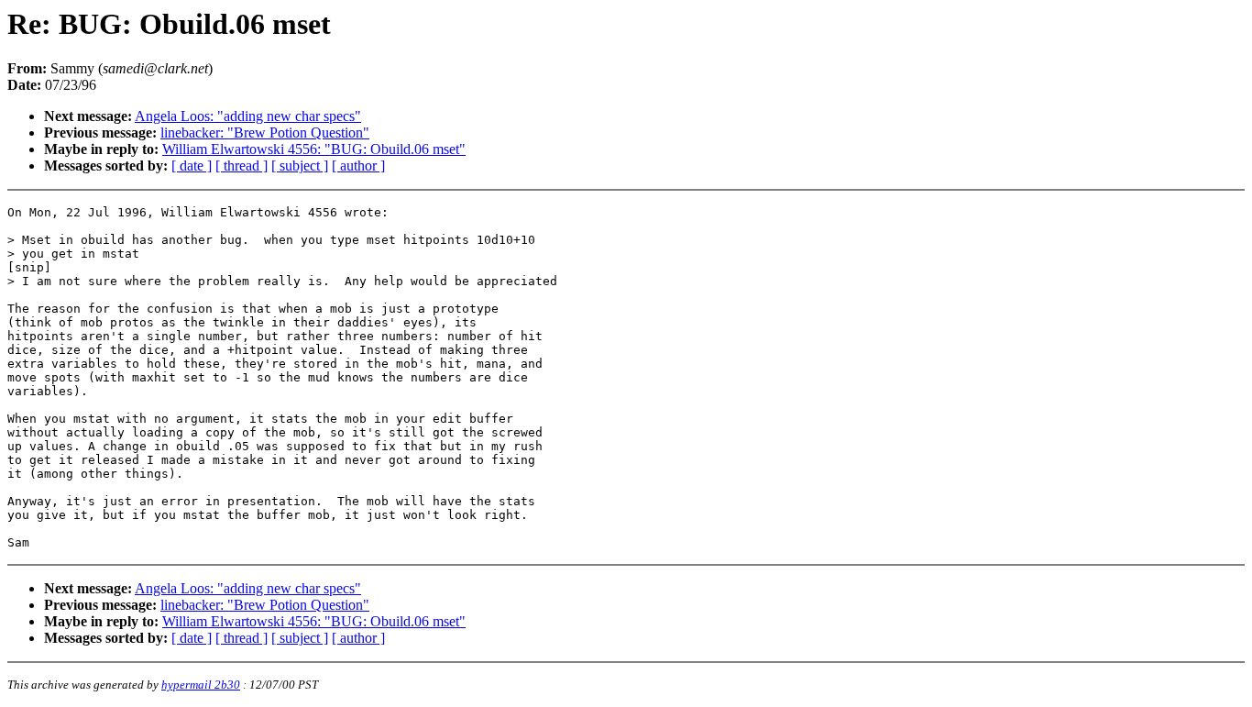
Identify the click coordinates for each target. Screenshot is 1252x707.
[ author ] (358, 165)
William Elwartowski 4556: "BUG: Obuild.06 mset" (314, 149)
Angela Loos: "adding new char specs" (248, 116)
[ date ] (191, 165)
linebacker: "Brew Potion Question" (264, 132)
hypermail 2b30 (200, 684)
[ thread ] (241, 165)
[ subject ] (299, 165)
